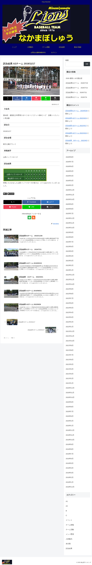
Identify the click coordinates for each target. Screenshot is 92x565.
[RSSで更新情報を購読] (33, 217)
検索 (67, 60)
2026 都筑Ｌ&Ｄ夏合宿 (74, 78)
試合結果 (11, 193)
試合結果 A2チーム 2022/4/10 (76, 133)
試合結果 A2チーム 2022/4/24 (76, 118)
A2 (5, 193)
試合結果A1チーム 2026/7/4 (76, 97)
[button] (55, 98)
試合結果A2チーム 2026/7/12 (77, 88)
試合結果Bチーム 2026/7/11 (76, 92)
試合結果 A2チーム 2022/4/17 (76, 126)
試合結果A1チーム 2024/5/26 (76, 111)
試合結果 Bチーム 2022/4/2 (76, 140)
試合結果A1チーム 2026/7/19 (77, 83)
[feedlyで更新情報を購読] (29, 217)
